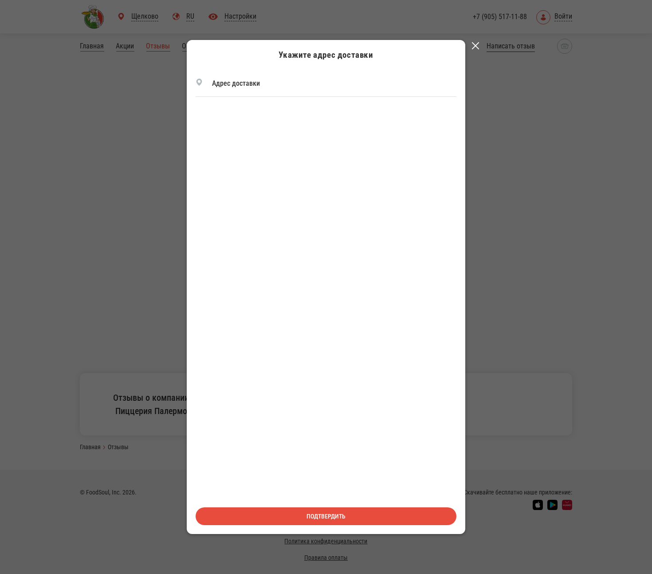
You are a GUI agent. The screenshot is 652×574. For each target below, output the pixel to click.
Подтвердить (326, 516)
